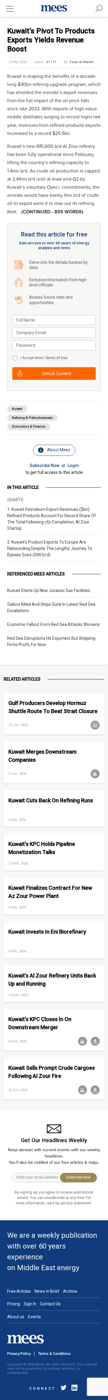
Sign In (30, 1303)
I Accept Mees (44, 358)
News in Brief (46, 1291)
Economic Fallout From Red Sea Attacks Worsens (53, 624)
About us (15, 1316)
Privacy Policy (19, 1354)
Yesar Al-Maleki (82, 62)
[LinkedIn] (73, 1389)
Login (73, 465)
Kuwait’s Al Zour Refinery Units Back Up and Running (52, 979)
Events (34, 1316)
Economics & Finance (28, 427)
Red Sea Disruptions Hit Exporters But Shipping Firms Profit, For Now (51, 641)
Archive (70, 1291)
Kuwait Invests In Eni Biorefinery (47, 932)
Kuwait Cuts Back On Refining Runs (50, 800)
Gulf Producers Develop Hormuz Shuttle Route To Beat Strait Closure (53, 707)
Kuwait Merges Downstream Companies (42, 756)
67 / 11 (51, 62)
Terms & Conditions (54, 1354)
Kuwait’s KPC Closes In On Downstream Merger (39, 1023)
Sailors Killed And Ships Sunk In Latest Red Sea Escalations (51, 607)
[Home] (54, 8)
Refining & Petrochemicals (32, 418)
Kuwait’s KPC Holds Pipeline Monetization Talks (41, 848)
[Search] (99, 8)
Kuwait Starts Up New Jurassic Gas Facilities (48, 590)
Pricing (13, 1303)
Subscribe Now (44, 465)
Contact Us (50, 1303)
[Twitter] (63, 1388)
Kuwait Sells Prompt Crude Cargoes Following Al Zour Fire (51, 1072)
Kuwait (17, 409)
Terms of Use (56, 358)
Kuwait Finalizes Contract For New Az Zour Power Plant (50, 892)
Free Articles (19, 1291)
